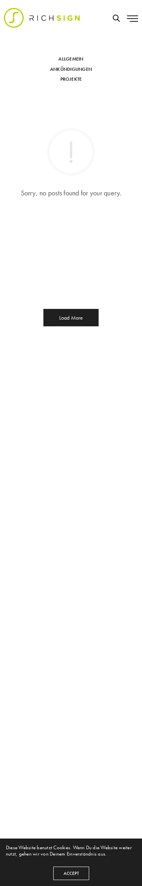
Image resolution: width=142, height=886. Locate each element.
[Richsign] (42, 18)
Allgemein (70, 59)
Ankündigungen (71, 69)
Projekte (71, 79)
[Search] (116, 18)
